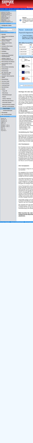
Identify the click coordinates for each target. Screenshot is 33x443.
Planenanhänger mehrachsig (8, 66)
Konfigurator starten (7, 25)
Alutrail (3, 118)
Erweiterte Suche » (4, 31)
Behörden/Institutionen (5, 14)
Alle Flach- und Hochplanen (14, 8)
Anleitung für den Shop (5, 12)
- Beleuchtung (5, 92)
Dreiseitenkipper (5, 53)
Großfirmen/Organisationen (6, 15)
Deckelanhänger (5, 70)
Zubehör (6, 8)
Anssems (4, 119)
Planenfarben (3, 19)
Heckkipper (4, 51)
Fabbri (3, 122)
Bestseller (4, 34)
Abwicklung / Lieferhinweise (6, 13)
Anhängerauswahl (4, 17)
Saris (3, 129)
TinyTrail (3, 130)
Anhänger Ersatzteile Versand (7, 21)
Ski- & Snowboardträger (7, 114)
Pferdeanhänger (5, 79)
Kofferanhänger (5, 68)
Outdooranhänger (5, 83)
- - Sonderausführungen (7, 110)
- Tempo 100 (4, 90)
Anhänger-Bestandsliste (5, 20)
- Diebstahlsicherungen (7, 94)
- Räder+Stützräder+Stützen (8, 100)
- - (6, 108)
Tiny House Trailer (5, 81)
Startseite (2, 8)
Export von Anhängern (5, 18)
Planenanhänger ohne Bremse (8, 61)
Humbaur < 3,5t (5, 125)
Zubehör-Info (3, 16)
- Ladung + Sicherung (6, 98)
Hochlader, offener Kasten (7, 46)
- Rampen (4, 96)
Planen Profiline (24, 8)
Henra (3, 123)
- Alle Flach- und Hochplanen (8, 106)
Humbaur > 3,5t (5, 126)
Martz (3, 127)
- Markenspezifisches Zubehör (8, 104)
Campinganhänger (5, 85)
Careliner (4, 121)
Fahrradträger (4, 112)
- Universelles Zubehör (6, 102)
